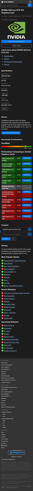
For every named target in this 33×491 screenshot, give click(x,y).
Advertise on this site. (16, 456)
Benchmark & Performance (13, 62)
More (4, 109)
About (2, 432)
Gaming (6, 64)
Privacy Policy (4, 441)
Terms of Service (11, 487)
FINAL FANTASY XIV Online (8, 380)
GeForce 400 (29, 16)
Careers (3, 434)
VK (3, 447)
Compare (27, 158)
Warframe (3, 371)
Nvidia (4, 427)
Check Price (16, 46)
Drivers (6, 59)
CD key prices (5, 360)
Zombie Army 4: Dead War (7, 378)
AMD (4, 414)
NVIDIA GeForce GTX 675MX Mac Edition (8, 194)
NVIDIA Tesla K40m (6, 206)
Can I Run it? (7, 2)
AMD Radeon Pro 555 (8, 212)
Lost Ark (3, 405)
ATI (3, 423)
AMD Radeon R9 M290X (8, 159)
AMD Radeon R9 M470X (8, 170)
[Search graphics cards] (30, 5)
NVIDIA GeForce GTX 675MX (7, 201)
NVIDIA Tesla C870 (6, 176)
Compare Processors (6, 412)
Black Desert (4, 362)
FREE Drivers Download (16, 41)
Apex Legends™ (5, 367)
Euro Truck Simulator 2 (6, 365)
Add (13, 239)
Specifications (8, 56)
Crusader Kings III (5, 382)
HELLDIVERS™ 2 (5, 369)
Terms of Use (4, 439)
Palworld (3, 373)
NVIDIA (23, 16)
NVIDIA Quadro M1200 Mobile (7, 165)
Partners (3, 437)
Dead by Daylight (5, 376)
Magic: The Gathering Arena (8, 407)
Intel (4, 416)
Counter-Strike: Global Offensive (9, 387)
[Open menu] (30, 2)
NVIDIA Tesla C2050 (6, 181)
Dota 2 (3, 402)
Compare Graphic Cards (14, 16)
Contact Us (4, 443)
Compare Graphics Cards (7, 418)
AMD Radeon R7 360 (8, 217)
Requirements (5, 385)
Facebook (4, 445)
